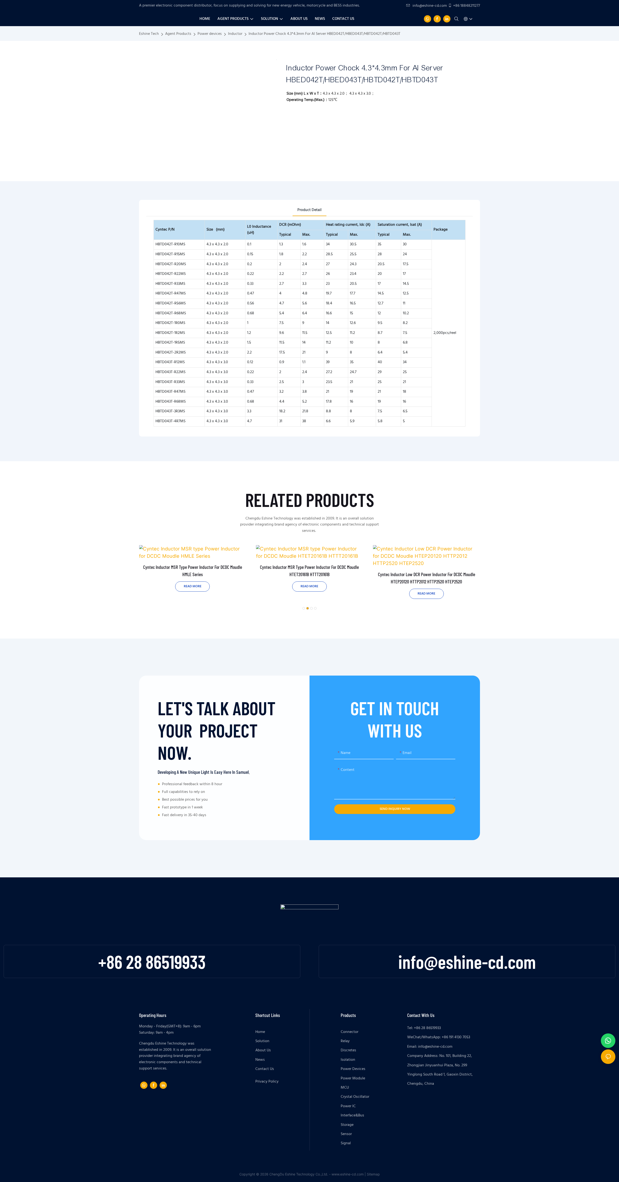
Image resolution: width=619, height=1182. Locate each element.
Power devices (210, 34)
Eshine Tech (149, 34)
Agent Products (178, 34)
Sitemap (373, 1174)
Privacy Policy (267, 1081)
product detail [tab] (309, 210)
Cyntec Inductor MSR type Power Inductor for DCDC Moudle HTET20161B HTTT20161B (309, 570)
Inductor (235, 34)
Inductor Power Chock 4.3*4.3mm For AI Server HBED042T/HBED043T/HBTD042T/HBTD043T (324, 34)
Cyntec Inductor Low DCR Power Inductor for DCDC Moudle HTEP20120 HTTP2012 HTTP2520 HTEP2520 (426, 577)
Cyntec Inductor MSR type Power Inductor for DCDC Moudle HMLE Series (192, 570)
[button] (304, 608)
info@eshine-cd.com (430, 6)
